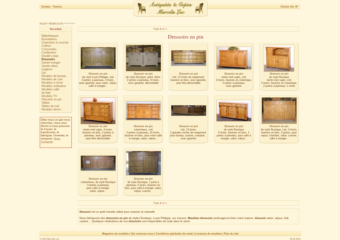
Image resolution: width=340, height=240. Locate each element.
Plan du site (231, 233)
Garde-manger (51, 62)
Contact (46, 6)
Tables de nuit (50, 106)
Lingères (47, 69)
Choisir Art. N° (289, 6)
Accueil (43, 23)
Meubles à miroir (52, 82)
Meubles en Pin (56, 23)
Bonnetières (49, 39)
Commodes (49, 49)
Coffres (46, 45)
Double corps (50, 55)
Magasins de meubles (115, 233)
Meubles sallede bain (50, 91)
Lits (44, 72)
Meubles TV (49, 96)
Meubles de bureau (54, 76)
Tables (46, 102)
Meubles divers (51, 109)
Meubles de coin (52, 79)
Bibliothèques (50, 35)
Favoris (57, 6)
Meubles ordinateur (54, 86)
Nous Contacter (50, 140)
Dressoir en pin (98, 73)
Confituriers (49, 52)
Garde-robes (50, 65)
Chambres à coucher (55, 42)
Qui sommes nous (142, 233)
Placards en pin (51, 99)
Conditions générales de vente (174, 233)
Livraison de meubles (208, 233)
